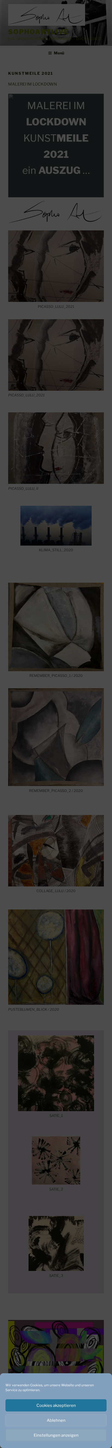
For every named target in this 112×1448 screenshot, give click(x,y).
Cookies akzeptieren (56, 1405)
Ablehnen (56, 1420)
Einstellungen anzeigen (56, 1435)
